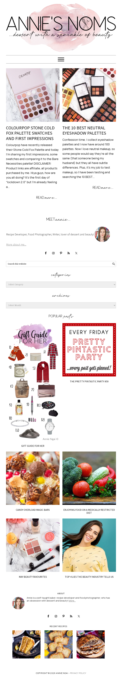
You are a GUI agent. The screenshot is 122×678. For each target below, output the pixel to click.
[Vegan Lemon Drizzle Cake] (58, 644)
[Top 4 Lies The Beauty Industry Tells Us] (89, 545)
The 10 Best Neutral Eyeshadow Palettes (84, 130)
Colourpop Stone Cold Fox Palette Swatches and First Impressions (30, 133)
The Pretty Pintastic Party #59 (89, 381)
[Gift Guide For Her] (33, 382)
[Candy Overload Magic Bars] (33, 478)
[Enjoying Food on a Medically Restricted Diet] (89, 478)
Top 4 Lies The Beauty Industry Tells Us (89, 576)
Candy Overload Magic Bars (33, 509)
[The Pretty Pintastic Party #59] (89, 350)
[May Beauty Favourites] (33, 545)
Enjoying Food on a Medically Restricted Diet (89, 511)
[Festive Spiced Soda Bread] (91, 644)
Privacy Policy (78, 673)
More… (72, 600)
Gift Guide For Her (32, 445)
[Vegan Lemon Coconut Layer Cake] (26, 644)
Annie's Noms (61, 26)
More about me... (16, 244)
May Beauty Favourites (33, 576)
